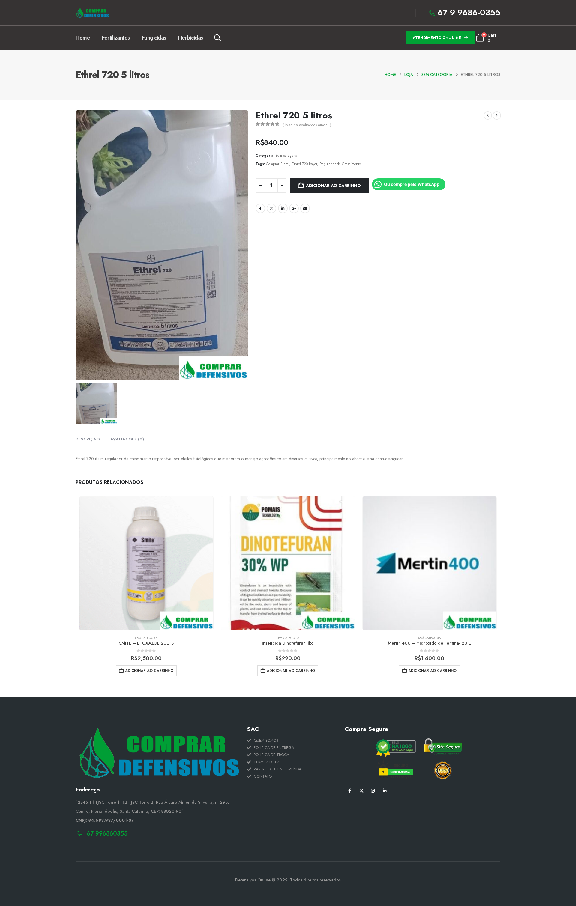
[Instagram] (373, 791)
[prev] (488, 115)
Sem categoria (286, 155)
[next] (497, 115)
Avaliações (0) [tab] (127, 439)
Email (305, 208)
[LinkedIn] (385, 791)
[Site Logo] (92, 12)
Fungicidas (154, 38)
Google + (294, 208)
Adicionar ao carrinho (333, 186)
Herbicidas (190, 38)
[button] (218, 38)
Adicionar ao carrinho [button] (149, 670)
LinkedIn (283, 208)
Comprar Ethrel (278, 163)
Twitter (271, 208)
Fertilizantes (116, 38)
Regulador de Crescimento (340, 163)
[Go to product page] (146, 563)
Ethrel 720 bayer (304, 163)
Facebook (260, 208)
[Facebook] (350, 791)
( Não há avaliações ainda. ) (307, 125)
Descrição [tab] (88, 439)
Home (83, 38)
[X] (361, 791)
